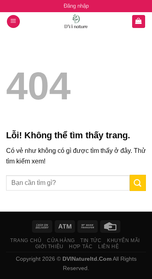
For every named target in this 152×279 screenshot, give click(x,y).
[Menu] (13, 21)
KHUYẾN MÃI (123, 240)
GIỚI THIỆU (49, 246)
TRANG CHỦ (26, 240)
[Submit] (138, 183)
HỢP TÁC (80, 246)
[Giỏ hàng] (139, 21)
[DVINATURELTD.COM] (76, 21)
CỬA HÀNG (61, 240)
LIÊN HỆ (108, 246)
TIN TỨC (90, 240)
